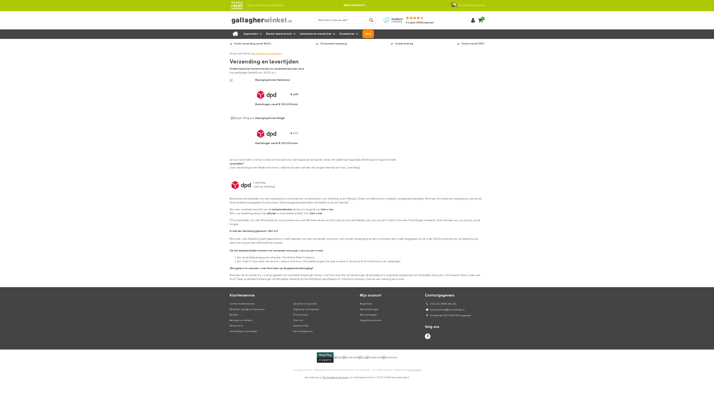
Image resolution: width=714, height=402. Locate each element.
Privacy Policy (300, 315)
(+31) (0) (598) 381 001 (443, 304)
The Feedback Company (335, 377)
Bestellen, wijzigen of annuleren (247, 309)
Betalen (234, 315)
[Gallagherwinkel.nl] (237, 5)
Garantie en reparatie (305, 304)
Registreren (366, 304)
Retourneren (236, 326)
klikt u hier (316, 213)
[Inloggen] (473, 20)
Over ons (298, 320)
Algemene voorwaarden (306, 309)
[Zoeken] (371, 20)
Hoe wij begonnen (303, 331)
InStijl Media (414, 370)
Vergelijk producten (370, 320)
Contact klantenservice (242, 304)
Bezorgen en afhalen (241, 320)
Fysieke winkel (301, 326)
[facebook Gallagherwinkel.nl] (427, 336)
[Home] (235, 34)
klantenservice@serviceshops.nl (447, 310)
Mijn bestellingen (369, 309)
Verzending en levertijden (267, 54)
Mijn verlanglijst (368, 315)
